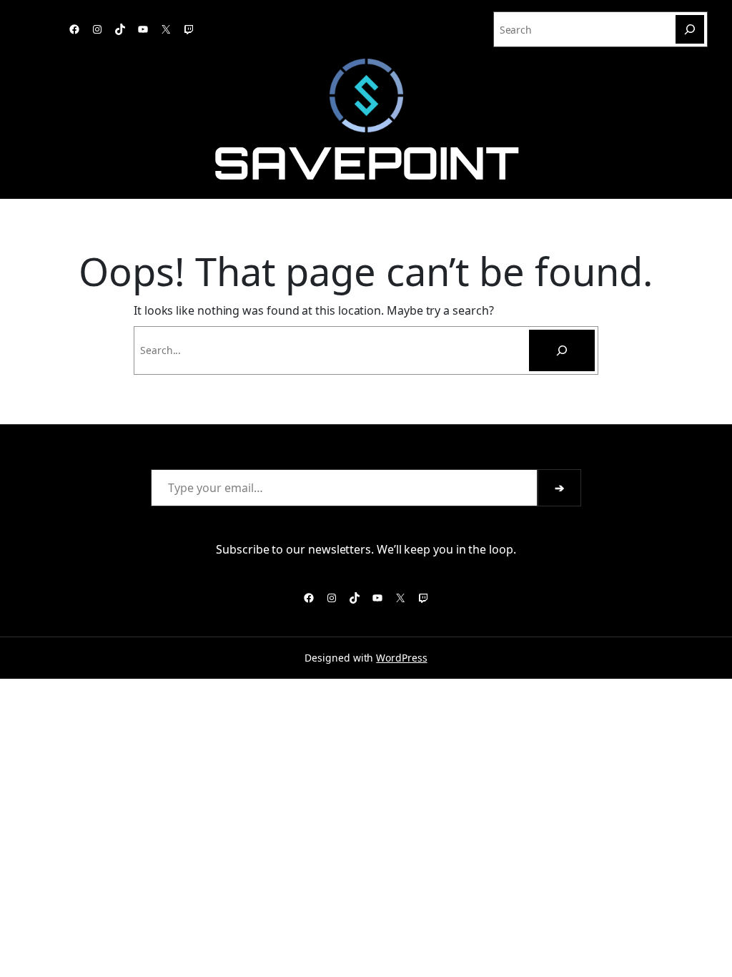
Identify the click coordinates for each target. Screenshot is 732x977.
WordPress (401, 657)
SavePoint (365, 162)
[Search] (690, 29)
